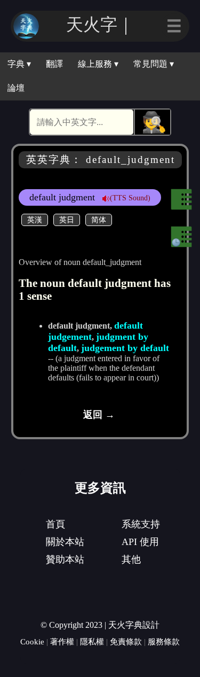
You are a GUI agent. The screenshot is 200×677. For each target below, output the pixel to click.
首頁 (55, 524)
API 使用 (140, 541)
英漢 (34, 219)
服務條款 (164, 641)
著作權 (62, 641)
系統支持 (141, 524)
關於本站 (65, 541)
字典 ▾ (19, 63)
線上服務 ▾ (98, 63)
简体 (98, 219)
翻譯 (54, 63)
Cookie (32, 641)
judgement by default (125, 348)
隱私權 (92, 641)
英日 (66, 219)
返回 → (99, 414)
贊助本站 (65, 559)
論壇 (16, 87)
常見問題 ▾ (153, 63)
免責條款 (126, 641)
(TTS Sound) (130, 197)
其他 (131, 559)
